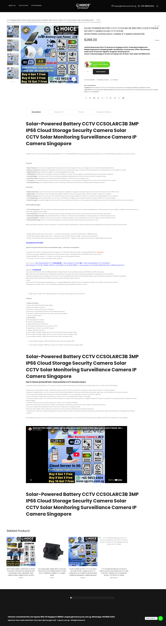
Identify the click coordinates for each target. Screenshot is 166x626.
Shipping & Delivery (103, 112)
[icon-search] (157, 6)
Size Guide (115, 80)
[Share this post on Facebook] (85, 98)
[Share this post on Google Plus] (110, 98)
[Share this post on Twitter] (90, 98)
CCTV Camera (110, 87)
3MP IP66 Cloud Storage (94, 89)
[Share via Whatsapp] (119, 98)
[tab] (36, 112)
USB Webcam (135, 87)
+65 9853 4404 (108, 617)
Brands (81, 112)
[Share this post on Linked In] (98, 98)
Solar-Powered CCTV (96, 87)
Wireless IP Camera (145, 87)
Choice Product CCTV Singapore (123, 87)
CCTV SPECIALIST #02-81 (67, 252)
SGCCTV (39, 252)
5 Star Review (36, 6)
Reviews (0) (58, 112)
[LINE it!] (115, 98)
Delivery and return (104, 80)
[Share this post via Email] (123, 98)
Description (36, 112)
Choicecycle (46, 252)
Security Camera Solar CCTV (128, 89)
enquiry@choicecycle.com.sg (77, 617)
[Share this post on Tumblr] (102, 98)
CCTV (98, 20)
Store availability (90, 80)
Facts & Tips (23, 6)
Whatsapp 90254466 (88, 252)
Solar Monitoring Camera (143, 89)
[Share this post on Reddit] (94, 98)
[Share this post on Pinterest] (106, 98)
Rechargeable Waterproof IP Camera (110, 89)
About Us (12, 6)
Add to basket (101, 72)
